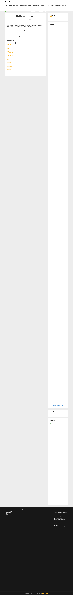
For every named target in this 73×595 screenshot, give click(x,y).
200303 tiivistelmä (9, 65)
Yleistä (10, 5)
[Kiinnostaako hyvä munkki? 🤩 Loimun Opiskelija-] (63, 159)
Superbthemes (45, 593)
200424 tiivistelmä (9, 63)
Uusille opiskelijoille (23, 5)
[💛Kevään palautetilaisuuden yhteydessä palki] (52, 49)
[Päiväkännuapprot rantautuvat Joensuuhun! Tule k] (57, 141)
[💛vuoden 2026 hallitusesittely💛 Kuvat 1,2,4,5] (57, 325)
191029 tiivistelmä (9, 70)
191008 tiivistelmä (9, 72)
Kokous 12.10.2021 (10, 58)
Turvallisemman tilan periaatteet (38, 5)
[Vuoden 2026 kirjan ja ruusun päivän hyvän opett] (63, 46)
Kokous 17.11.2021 (10, 55)
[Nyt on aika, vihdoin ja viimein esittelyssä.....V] (63, 362)
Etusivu (6, 5)
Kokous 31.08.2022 (10, 47)
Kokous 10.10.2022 (10, 44)
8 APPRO (29, 5)
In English (47, 5)
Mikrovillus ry (8, 2)
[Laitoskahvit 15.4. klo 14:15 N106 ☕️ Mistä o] (52, 358)
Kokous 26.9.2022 (9, 45)
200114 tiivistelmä (9, 66)
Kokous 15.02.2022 (10, 51)
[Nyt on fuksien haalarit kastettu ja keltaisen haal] (52, 114)
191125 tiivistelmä (9, 69)
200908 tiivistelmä (9, 59)
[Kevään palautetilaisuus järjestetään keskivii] (57, 54)
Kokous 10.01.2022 (10, 54)
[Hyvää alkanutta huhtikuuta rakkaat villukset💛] (57, 254)
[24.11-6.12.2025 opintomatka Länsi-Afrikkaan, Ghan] (52, 248)
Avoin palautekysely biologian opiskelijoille (58, 5)
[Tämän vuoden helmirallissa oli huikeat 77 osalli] (63, 279)
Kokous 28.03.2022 (10, 48)
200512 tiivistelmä (9, 62)
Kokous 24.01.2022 (10, 52)
